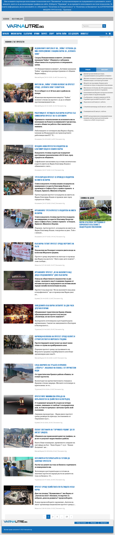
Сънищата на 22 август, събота (95, 111)
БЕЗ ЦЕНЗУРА (73, 33)
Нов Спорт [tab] (104, 70)
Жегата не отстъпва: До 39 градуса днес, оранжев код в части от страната (98, 89)
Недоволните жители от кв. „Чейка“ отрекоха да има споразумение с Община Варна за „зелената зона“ (55, 51)
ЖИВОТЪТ (84, 33)
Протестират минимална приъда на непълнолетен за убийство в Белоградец (52, 397)
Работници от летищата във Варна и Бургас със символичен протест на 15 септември (55, 114)
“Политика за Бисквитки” (86, 6)
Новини (6, 18)
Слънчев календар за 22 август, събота (98, 106)
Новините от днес (105, 37)
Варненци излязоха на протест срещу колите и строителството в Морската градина (55, 338)
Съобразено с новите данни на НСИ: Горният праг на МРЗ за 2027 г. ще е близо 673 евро (97, 99)
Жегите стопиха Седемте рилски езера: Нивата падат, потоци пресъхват (98, 79)
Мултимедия (17, 18)
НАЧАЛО (6, 33)
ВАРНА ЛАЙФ (61, 33)
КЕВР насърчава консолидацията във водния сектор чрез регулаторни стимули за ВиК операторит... (98, 118)
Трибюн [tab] (87, 70)
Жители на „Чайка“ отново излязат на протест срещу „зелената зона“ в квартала (55, 85)
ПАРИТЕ (44, 33)
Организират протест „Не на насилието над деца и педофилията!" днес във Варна (53, 273)
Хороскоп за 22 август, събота (94, 102)
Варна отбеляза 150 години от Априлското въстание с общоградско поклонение (92, 224)
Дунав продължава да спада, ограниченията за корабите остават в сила (97, 75)
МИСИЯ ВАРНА (16, 33)
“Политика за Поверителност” (61, 6)
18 (67, 517)
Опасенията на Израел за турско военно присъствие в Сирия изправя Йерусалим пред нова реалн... (98, 94)
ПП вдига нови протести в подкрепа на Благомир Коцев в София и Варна (51, 147)
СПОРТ (51, 33)
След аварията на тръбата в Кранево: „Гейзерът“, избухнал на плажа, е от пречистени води (55, 368)
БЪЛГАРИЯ (28, 33)
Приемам (67, 9)
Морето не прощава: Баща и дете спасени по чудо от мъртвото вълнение (98, 84)
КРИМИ (36, 33)
